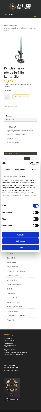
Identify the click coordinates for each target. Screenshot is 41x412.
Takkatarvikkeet (12, 311)
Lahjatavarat (11, 293)
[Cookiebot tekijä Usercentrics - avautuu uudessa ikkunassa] (29, 163)
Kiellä (21, 247)
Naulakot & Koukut (13, 302)
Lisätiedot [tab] (10, 120)
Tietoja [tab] (33, 169)
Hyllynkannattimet (13, 267)
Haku (27, 159)
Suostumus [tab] (7, 169)
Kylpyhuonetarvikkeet (14, 285)
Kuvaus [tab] (9, 116)
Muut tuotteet (12, 298)
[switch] (36, 212)
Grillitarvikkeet (11, 262)
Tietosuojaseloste (11, 368)
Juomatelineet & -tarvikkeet (16, 271)
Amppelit (10, 253)
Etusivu (6, 25)
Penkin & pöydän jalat (14, 307)
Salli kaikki (20, 235)
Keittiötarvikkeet (12, 280)
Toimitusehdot (9, 365)
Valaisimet (10, 320)
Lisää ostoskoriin (21, 96)
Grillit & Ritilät (11, 258)
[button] (33, 37)
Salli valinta (20, 241)
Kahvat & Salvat (12, 276)
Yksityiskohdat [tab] (20, 169)
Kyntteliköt (14, 28)
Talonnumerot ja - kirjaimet (16, 316)
